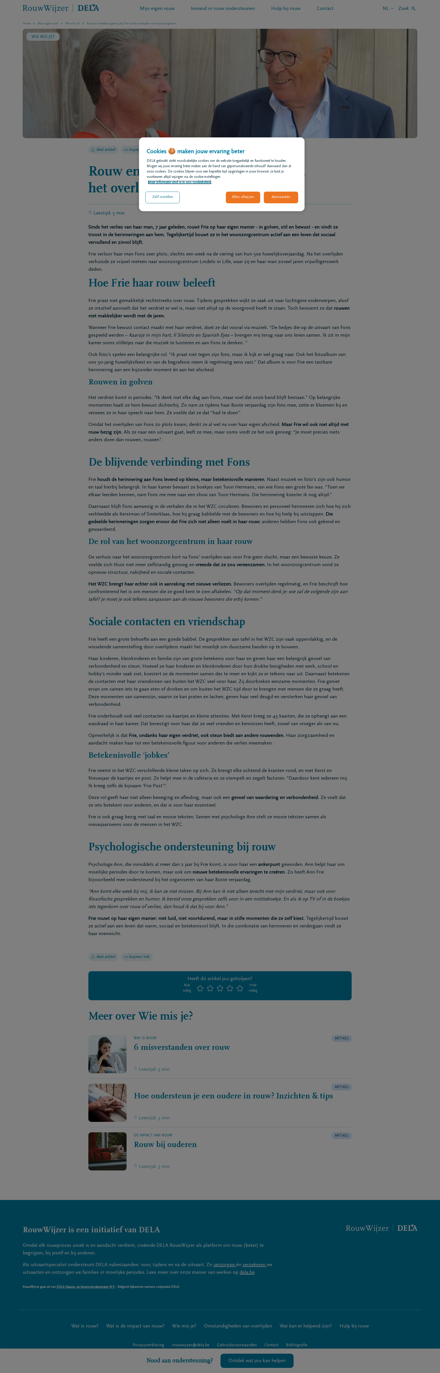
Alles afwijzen (243, 197)
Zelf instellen (162, 197)
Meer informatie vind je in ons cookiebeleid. (179, 182)
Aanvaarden (281, 197)
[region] (222, 174)
